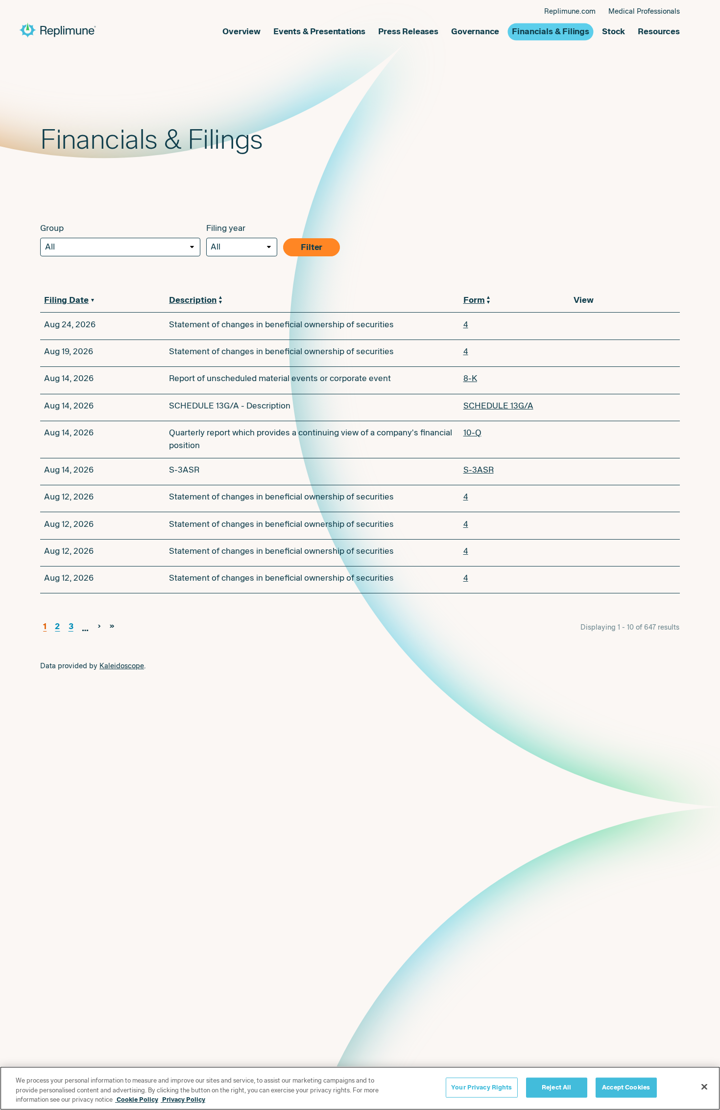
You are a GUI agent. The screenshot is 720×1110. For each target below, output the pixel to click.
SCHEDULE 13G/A (498, 406)
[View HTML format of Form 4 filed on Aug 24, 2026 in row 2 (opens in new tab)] (628, 326)
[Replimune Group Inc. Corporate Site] (120, 30)
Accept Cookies (626, 1087)
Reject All (556, 1087)
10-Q (472, 433)
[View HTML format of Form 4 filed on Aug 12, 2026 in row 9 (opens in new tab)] (628, 526)
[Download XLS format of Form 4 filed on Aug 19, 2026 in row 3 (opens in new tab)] (613, 353)
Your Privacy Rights (481, 1087)
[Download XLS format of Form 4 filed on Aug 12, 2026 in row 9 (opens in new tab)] (613, 526)
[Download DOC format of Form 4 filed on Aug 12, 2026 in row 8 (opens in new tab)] (597, 498)
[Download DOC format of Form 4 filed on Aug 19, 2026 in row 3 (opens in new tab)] (597, 353)
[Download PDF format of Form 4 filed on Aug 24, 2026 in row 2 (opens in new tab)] (581, 326)
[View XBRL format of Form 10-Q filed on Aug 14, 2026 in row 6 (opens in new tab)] (628, 434)
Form (474, 300)
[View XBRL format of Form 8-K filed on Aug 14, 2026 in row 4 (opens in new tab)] (628, 380)
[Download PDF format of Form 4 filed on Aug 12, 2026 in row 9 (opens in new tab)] (581, 526)
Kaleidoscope (121, 665)
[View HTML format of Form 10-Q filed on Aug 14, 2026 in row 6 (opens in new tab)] (644, 434)
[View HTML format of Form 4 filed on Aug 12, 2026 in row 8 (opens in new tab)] (628, 498)
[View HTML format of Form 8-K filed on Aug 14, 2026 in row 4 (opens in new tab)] (644, 380)
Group (52, 228)
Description (192, 300)
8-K (470, 378)
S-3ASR (478, 470)
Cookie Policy (136, 1100)
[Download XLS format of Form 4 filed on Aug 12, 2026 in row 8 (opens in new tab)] (613, 498)
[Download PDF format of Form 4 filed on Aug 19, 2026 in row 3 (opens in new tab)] (581, 353)
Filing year (225, 228)
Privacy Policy (183, 1100)
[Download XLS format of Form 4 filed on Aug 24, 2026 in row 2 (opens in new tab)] (613, 326)
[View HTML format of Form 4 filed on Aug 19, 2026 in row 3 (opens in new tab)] (628, 353)
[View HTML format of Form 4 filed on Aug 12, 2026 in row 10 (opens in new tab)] (628, 553)
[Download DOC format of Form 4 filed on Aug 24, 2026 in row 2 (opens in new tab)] (597, 326)
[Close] (704, 1086)
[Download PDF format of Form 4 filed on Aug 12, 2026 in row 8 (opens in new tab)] (581, 498)
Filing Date (66, 300)
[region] (360, 1088)
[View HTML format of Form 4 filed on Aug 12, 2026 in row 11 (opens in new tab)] (628, 580)
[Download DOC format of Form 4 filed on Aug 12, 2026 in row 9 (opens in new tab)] (597, 526)
